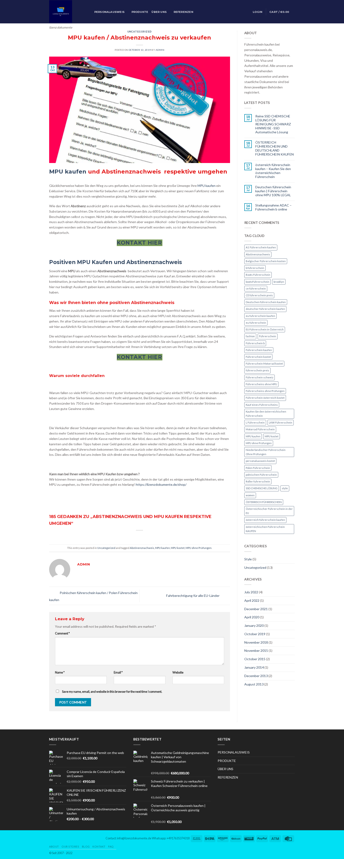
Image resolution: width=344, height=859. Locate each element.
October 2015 (254, 659)
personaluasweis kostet (260, 460)
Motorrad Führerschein (260, 429)
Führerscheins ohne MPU (261, 384)
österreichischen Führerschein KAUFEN (265, 529)
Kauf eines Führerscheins (262, 404)
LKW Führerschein (280, 422)
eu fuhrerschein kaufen (260, 315)
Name (60, 672)
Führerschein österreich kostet (265, 397)
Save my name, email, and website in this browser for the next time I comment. (112, 691)
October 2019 (254, 634)
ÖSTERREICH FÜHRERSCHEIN (264, 502)
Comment (62, 633)
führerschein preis (257, 370)
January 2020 (254, 625)
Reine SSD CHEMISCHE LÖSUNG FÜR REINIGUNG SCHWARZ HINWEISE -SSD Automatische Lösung (273, 124)
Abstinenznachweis (142, 547)
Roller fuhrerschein (258, 481)
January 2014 (254, 667)
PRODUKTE (140, 12)
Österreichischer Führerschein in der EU (269, 511)
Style (248, 559)
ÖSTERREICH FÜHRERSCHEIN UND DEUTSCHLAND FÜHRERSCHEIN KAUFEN (274, 148)
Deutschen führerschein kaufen (266, 302)
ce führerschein (256, 288)
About (54, 846)
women (250, 495)
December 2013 (256, 676)
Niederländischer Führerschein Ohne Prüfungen (265, 452)
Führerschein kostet (258, 356)
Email (118, 672)
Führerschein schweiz (259, 377)
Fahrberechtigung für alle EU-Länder (193, 595)
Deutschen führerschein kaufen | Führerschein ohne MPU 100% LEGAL (273, 191)
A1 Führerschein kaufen (261, 247)
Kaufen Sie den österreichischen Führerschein (266, 413)
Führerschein (267, 336)
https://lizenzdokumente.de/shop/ (161, 484)
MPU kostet (178, 547)
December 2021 (256, 609)
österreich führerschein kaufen (265, 519)
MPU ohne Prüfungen (199, 547)
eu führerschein (256, 322)
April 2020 (251, 617)
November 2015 (256, 650)
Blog (86, 846)
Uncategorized (139, 31)
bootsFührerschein (257, 281)
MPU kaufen (67, 171)
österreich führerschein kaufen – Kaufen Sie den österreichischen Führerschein (273, 171)
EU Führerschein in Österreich (265, 329)
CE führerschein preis (259, 295)
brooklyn (279, 281)
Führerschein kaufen (259, 350)
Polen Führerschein (258, 467)
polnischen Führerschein (261, 474)
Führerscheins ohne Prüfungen (265, 390)
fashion (250, 336)
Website (177, 672)
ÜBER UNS (159, 12)
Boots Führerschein (258, 274)
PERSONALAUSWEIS (109, 12)
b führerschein (255, 267)
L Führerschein (255, 422)
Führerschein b (255, 343)
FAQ (111, 846)
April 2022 (251, 600)
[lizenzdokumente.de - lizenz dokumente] (65, 11)
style (285, 488)
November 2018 (256, 642)
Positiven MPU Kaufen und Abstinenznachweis (116, 262)
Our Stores (70, 846)
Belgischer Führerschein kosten (266, 261)
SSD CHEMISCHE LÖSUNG (262, 488)
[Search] (89, 12)
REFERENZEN (183, 12)
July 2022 (251, 592)
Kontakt (99, 846)
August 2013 (253, 684)
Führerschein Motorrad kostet (264, 363)
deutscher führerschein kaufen (265, 308)
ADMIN (160, 49)
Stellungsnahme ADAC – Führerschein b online (273, 207)
